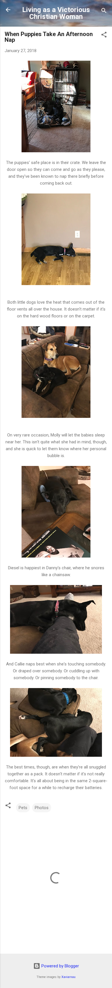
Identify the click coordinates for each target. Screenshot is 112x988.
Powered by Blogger (59, 966)
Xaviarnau (68, 977)
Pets (23, 807)
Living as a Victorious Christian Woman (56, 13)
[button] (104, 35)
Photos (42, 807)
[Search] (104, 11)
